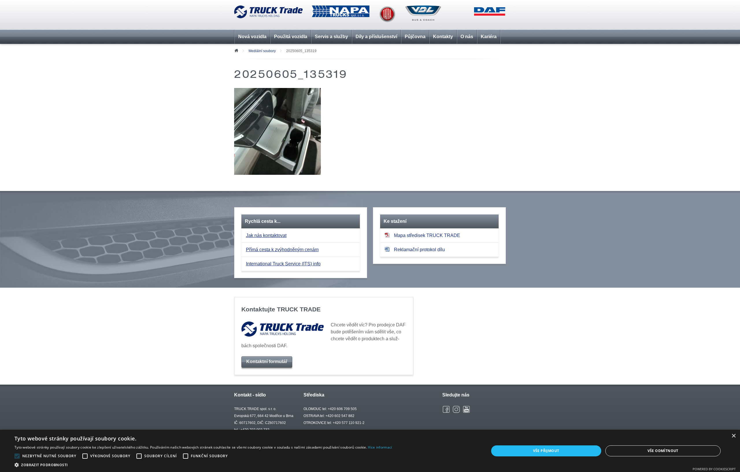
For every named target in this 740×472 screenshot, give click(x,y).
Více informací (380, 447)
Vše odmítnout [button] (663, 450)
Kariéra (489, 36)
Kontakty (443, 36)
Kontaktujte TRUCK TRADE (281, 309)
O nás (466, 36)
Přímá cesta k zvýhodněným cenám (282, 249)
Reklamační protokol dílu (419, 249)
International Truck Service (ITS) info (283, 263)
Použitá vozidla (290, 36)
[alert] (370, 451)
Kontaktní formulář (266, 361)
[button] (203, 465)
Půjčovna (415, 36)
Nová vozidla (252, 36)
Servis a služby (331, 36)
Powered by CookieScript (714, 469)
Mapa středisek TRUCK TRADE (427, 235)
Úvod (236, 50)
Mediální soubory (262, 51)
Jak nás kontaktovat (266, 235)
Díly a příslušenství (376, 36)
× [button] (733, 436)
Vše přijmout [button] (546, 450)
